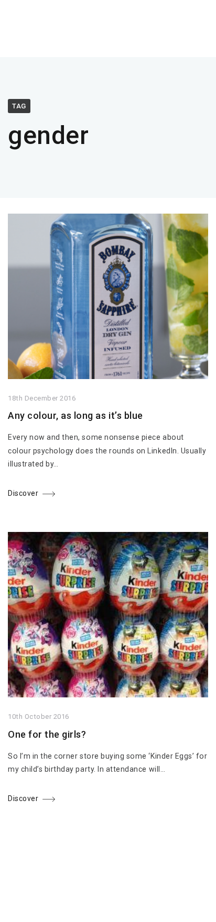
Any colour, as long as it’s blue (75, 415)
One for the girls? (47, 734)
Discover (23, 493)
